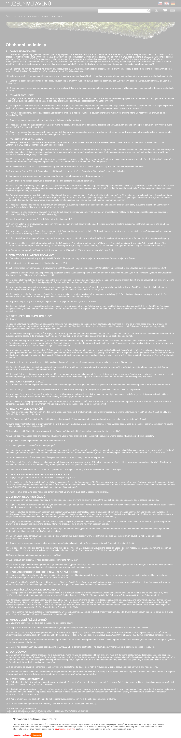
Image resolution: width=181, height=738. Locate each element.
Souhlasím (37, 735)
